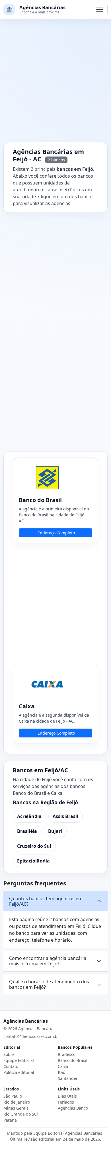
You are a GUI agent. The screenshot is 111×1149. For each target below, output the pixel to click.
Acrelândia (29, 816)
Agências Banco (73, 1108)
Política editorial (18, 1072)
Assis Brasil (65, 816)
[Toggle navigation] (100, 9)
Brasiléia (27, 831)
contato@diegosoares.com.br (31, 1036)
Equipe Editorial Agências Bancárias (67, 1133)
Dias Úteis (67, 1096)
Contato (10, 1066)
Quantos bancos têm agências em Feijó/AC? (46, 901)
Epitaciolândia (33, 861)
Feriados (66, 1102)
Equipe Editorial (18, 1060)
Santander (68, 1078)
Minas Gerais (15, 1108)
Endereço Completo (56, 533)
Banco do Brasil (72, 1060)
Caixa (63, 1066)
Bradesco (66, 1054)
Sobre (9, 1054)
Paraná (10, 1120)
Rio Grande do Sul (20, 1114)
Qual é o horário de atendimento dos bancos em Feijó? (49, 984)
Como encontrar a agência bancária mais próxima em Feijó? (47, 961)
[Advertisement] (55, 84)
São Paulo (12, 1096)
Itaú (61, 1072)
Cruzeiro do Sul (34, 846)
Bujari (55, 831)
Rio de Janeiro (16, 1102)
